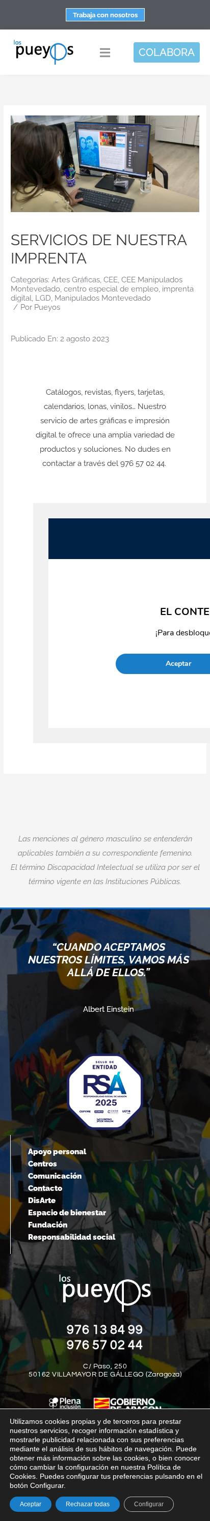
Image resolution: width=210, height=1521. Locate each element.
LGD (43, 298)
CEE (110, 279)
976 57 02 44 (105, 1345)
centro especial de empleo (111, 289)
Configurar (149, 1504)
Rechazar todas (88, 1504)
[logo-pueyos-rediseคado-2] (43, 43)
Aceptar (30, 1504)
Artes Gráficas (75, 279)
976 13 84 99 (105, 1329)
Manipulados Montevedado (103, 298)
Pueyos (47, 307)
